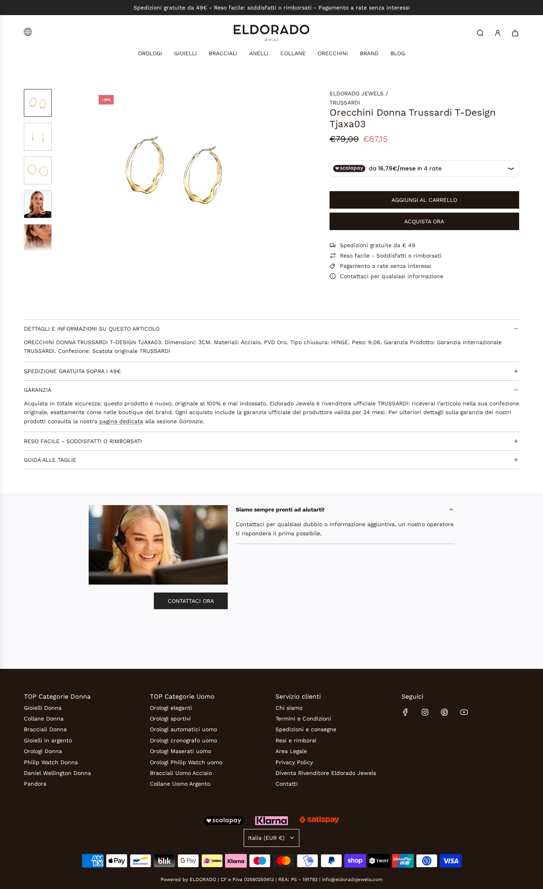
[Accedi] (497, 33)
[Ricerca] (480, 33)
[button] (99, 170)
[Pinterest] (444, 712)
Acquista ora (424, 221)
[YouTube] (464, 712)
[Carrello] (515, 33)
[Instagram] (425, 712)
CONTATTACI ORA (191, 601)
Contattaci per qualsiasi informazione (391, 276)
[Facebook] (405, 712)
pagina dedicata (121, 421)
